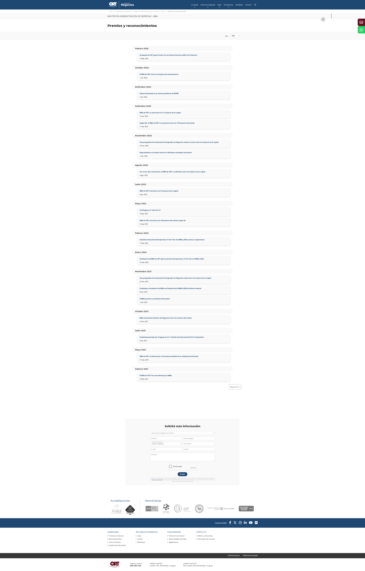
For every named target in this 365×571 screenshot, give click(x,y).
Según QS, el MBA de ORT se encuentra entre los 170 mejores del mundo (167, 123)
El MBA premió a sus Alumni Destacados (155, 299)
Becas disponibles (115, 539)
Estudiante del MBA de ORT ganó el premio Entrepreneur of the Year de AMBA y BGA (172, 259)
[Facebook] (230, 522)
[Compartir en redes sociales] (323, 19)
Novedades (239, 5)
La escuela (194, 5)
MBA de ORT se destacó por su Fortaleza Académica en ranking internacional (169, 356)
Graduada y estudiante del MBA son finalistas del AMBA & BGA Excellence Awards (170, 288)
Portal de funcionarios (177, 536)
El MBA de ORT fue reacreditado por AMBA (156, 375)
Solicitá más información (117, 545)
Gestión (140, 539)
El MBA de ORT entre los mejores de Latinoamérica (159, 74)
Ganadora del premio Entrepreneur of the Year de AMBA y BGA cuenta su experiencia (172, 240)
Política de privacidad (250, 555)
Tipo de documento (157, 442)
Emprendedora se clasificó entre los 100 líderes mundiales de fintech (166, 153)
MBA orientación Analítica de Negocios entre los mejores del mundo (166, 318)
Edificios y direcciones (205, 536)
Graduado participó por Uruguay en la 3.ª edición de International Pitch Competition (172, 337)
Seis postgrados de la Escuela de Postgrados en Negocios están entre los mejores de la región (175, 278)
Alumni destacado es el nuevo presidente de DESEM (159, 93)
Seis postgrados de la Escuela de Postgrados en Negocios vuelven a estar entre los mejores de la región (179, 142)
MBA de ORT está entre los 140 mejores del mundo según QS (163, 220)
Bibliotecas (141, 542)
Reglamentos (173, 542)
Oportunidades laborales (177, 539)
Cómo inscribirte (115, 542)
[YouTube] (251, 522)
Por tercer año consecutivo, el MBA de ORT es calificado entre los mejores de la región (172, 172)
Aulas (139, 536)
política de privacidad (157, 479)
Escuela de (140, 4)
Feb (226, 36)
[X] (235, 522)
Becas (219, 5)
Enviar (182, 474)
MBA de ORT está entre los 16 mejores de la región (159, 191)
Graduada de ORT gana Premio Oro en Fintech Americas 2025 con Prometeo (168, 55)
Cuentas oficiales (221, 523)
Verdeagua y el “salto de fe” (150, 210)
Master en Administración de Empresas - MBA (149, 11)
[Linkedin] (245, 522)
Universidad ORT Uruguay (114, 564)
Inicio (111, 11)
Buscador (255, 4)
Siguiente (234, 387)
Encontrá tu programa (208, 5)
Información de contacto (206, 539)
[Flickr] (256, 522)
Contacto (248, 5)
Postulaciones (228, 5)
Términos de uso (234, 555)
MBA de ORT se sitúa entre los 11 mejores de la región (160, 113)
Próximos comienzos (116, 536)
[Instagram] (240, 522)
